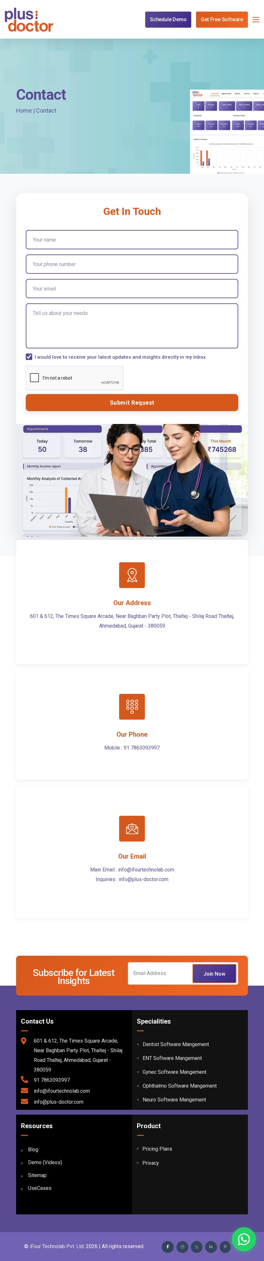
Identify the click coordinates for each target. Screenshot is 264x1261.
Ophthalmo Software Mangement (180, 1086)
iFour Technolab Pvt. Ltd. (57, 1246)
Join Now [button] (214, 974)
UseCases (40, 1188)
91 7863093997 (142, 748)
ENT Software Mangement (172, 1058)
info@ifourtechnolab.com (146, 870)
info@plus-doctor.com (143, 879)
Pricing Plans (157, 1149)
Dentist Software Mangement (176, 1044)
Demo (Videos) (45, 1162)
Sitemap (37, 1175)
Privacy (150, 1163)
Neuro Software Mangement (174, 1100)
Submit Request (132, 402)
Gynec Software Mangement (174, 1072)
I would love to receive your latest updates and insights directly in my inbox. (121, 357)
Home (24, 110)
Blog (33, 1149)
